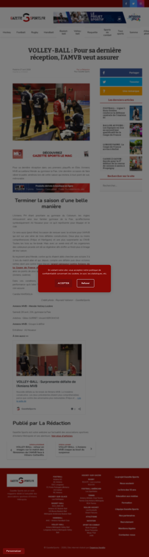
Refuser (85, 283)
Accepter (63, 283)
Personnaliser (13, 551)
